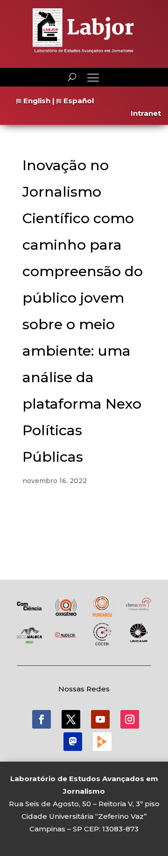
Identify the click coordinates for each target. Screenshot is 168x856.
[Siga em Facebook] (41, 719)
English (35, 100)
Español (78, 100)
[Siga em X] (71, 719)
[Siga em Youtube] (100, 719)
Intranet (146, 113)
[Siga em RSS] (102, 741)
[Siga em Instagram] (129, 719)
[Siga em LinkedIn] (72, 741)
